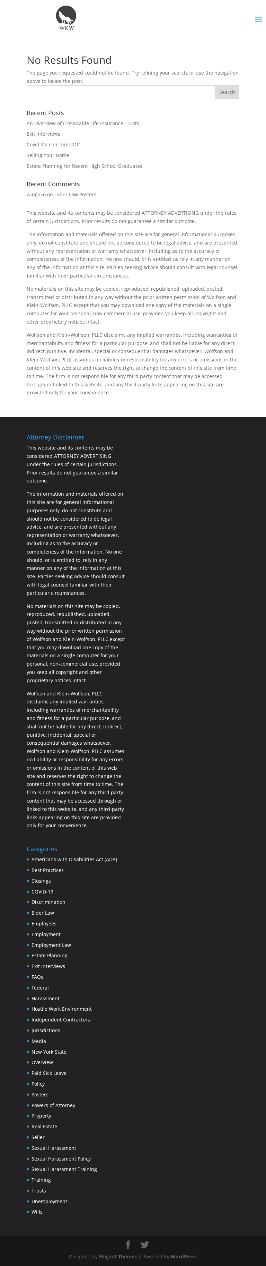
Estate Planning (50, 955)
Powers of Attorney (53, 1105)
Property (41, 1115)
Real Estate (44, 1126)
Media (39, 1041)
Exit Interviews (43, 133)
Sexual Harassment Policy (61, 1158)
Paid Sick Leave (49, 1073)
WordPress (184, 1256)
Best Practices (48, 870)
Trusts (39, 1190)
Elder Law (43, 912)
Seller (38, 1137)
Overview (42, 1062)
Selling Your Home (48, 155)
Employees (44, 923)
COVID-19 (42, 891)
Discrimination (48, 902)
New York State (49, 1052)
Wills (37, 1211)
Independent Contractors (61, 1019)
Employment (46, 934)
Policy (38, 1083)
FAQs (37, 977)
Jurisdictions (46, 1030)
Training (41, 1180)
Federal (40, 987)
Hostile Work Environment (62, 1009)
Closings (41, 881)
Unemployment (49, 1201)
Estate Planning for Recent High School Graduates (84, 166)
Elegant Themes (118, 1256)
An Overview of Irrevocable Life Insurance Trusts (83, 123)
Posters (40, 1094)
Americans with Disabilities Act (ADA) (74, 859)
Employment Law (51, 945)
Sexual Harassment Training (64, 1169)
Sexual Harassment (54, 1148)
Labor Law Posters (75, 194)
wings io (36, 194)
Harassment (46, 998)
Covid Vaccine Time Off (53, 144)
